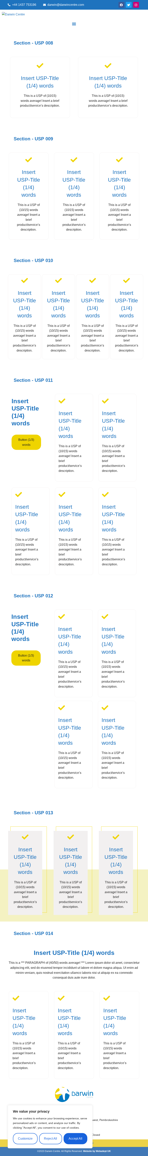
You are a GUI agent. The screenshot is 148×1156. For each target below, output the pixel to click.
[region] (50, 1126)
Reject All (50, 1138)
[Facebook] (121, 5)
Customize (25, 1138)
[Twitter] (129, 5)
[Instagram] (136, 5)
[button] (74, 24)
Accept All (75, 1138)
